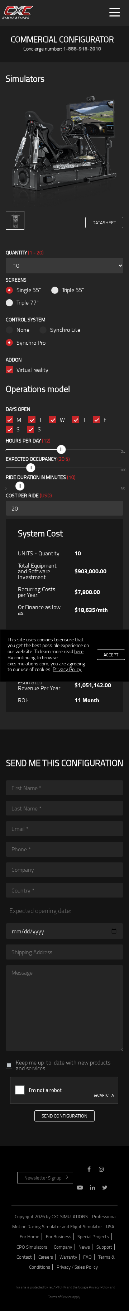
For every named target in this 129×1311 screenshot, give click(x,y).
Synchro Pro (31, 342)
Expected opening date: (40, 910)
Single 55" (28, 290)
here (78, 651)
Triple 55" (73, 290)
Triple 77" (27, 302)
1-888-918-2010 (82, 48)
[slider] (61, 449)
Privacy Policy (99, 1287)
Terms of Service (60, 1297)
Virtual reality (32, 370)
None (22, 330)
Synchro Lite (65, 330)
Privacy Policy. (67, 669)
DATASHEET (104, 222)
